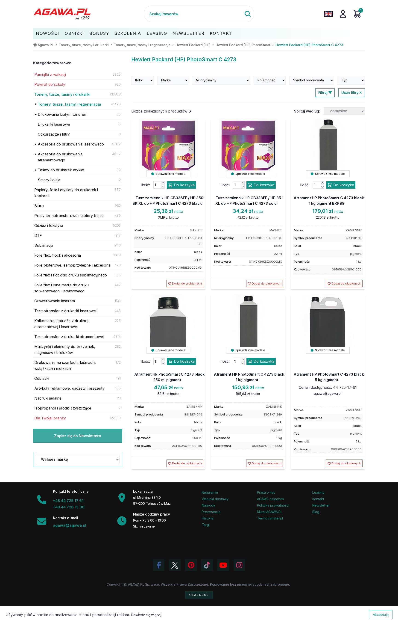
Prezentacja (211, 512)
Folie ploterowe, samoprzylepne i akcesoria (72, 265)
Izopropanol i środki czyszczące (62, 408)
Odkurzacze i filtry (54, 134)
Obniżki (74, 33)
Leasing (157, 33)
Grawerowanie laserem (54, 301)
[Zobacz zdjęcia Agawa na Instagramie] (239, 565)
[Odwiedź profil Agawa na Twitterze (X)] (175, 565)
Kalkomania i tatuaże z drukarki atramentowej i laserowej (61, 323)
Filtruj (323, 93)
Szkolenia (128, 33)
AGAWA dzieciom (270, 499)
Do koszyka (184, 185)
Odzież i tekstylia (48, 225)
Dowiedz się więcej (146, 615)
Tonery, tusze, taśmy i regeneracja (69, 104)
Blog (315, 512)
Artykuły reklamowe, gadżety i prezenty (69, 388)
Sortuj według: (307, 111)
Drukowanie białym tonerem (62, 114)
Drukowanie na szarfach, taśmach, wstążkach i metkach (65, 365)
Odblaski (41, 378)
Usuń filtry (350, 93)
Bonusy (99, 33)
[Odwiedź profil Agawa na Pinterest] (191, 565)
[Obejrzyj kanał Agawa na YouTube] (223, 565)
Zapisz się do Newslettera (77, 435)
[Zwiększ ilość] (163, 183)
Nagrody (208, 505)
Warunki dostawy (215, 499)
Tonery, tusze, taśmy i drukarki (62, 94)
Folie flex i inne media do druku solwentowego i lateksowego (61, 288)
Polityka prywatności (273, 505)
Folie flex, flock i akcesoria (57, 255)
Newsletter (188, 33)
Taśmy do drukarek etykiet (61, 170)
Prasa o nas (266, 492)
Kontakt (221, 33)
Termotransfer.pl (270, 518)
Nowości (47, 33)
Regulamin (210, 492)
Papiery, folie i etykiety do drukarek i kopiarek (66, 192)
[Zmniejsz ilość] (163, 186)
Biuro (39, 205)
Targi (206, 525)
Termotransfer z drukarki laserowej (65, 311)
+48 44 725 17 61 (68, 500)
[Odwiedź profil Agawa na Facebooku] (158, 565)
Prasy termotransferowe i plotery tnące (69, 215)
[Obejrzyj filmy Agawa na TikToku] (207, 565)
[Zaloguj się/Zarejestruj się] (343, 14)
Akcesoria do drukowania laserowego (71, 144)
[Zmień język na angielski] (328, 13)
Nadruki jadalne (47, 398)
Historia (208, 518)
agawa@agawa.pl (327, 393)
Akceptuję (381, 615)
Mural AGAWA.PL (269, 512)
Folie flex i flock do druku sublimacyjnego (70, 275)
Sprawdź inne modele (170, 173)
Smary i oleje (49, 180)
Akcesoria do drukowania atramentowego (60, 157)
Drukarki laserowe (54, 124)
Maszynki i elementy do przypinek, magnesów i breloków (64, 349)
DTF (38, 235)
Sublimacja (43, 245)
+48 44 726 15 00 (69, 507)
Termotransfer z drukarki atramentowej (69, 336)
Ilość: (145, 185)
